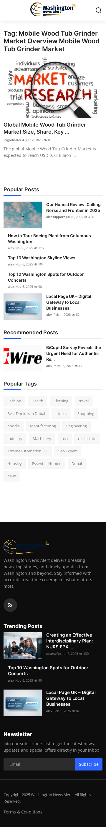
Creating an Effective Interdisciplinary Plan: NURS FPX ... (69, 641)
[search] (98, 10)
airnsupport (55, 217)
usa (65, 438)
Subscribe (89, 764)
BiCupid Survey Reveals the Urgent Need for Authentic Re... (73, 353)
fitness (61, 413)
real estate (87, 438)
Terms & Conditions (23, 812)
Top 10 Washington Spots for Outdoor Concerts (46, 277)
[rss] (10, 605)
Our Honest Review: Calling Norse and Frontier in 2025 (73, 207)
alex (11, 248)
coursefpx (54, 653)
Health (37, 400)
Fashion (14, 400)
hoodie (13, 426)
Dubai (77, 463)
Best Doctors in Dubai (26, 413)
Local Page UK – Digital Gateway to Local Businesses (68, 302)
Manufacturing (43, 426)
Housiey (14, 463)
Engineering (76, 426)
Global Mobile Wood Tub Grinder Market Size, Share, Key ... (45, 128)
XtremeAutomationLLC (27, 451)
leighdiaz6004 (14, 140)
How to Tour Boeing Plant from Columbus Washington (49, 238)
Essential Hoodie (46, 463)
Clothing (61, 400)
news (11, 476)
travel (84, 400)
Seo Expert (67, 451)
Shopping (85, 413)
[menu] (7, 10)
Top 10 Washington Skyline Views (41, 257)
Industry (14, 438)
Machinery (42, 438)
